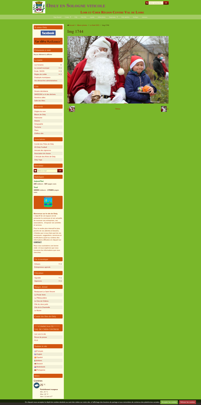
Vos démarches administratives (45, 80)
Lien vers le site (40, 334)
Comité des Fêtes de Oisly (44, 144)
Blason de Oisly (40, 114)
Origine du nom (40, 111)
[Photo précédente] (71, 109)
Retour (117, 109)
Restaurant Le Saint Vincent (44, 291)
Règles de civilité (47, 74)
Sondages (135, 17)
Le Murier (37, 310)
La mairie (38, 60)
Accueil (71, 25)
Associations (39, 139)
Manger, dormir (41, 286)
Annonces (144, 17)
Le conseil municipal (47, 68)
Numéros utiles (39, 97)
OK (166, 3)
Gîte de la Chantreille (42, 307)
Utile (36, 86)
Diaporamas (112, 17)
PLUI (36, 340)
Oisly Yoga (38, 160)
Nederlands (40, 367)
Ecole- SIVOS (47, 71)
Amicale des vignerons (42, 150)
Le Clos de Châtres (41, 301)
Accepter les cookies (169, 402)
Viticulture (38, 273)
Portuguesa (40, 370)
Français (39, 351)
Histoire (37, 121)
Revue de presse (40, 337)
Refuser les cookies (187, 402)
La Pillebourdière (40, 298)
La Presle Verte (40, 295)
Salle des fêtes (39, 101)
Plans (36, 130)
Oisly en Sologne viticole (75, 5)
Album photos (102, 17)
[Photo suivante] (164, 109)
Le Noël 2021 (95, 25)
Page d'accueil (57, 17)
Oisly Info (83, 17)
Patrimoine (38, 118)
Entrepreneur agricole (42, 267)
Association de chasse (42, 153)
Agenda (92, 17)
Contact (67, 17)
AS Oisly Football (40, 147)
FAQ (76, 17)
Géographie (38, 124)
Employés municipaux (42, 77)
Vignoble (47, 278)
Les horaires (47, 65)
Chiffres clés (38, 133)
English (39, 354)
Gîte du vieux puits (41, 304)
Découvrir (38, 106)
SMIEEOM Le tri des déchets (45, 94)
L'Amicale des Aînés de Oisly (44, 157)
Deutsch (39, 364)
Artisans (47, 264)
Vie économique (41, 259)
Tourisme (37, 127)
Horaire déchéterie (41, 91)
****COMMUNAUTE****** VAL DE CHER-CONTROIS (47, 328)
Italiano (39, 360)
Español (39, 357)
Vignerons (47, 281)
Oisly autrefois (125, 17)
